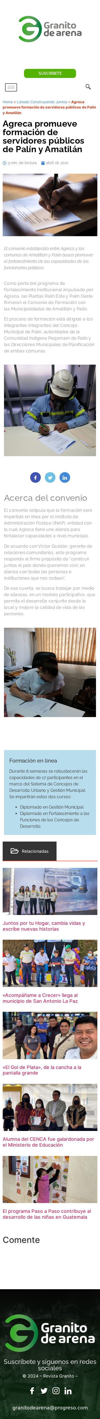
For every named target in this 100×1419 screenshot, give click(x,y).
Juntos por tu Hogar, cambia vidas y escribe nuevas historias (44, 926)
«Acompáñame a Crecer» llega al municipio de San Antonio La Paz (40, 998)
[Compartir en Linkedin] (64, 477)
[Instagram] (56, 1391)
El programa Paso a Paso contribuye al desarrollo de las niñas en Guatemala (47, 1214)
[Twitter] (44, 1391)
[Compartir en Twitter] (50, 477)
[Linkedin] (68, 1391)
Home (8, 102)
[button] (88, 87)
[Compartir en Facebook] (35, 477)
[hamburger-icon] (11, 87)
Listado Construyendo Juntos (42, 102)
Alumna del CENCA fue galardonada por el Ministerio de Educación (48, 1142)
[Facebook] (32, 1391)
